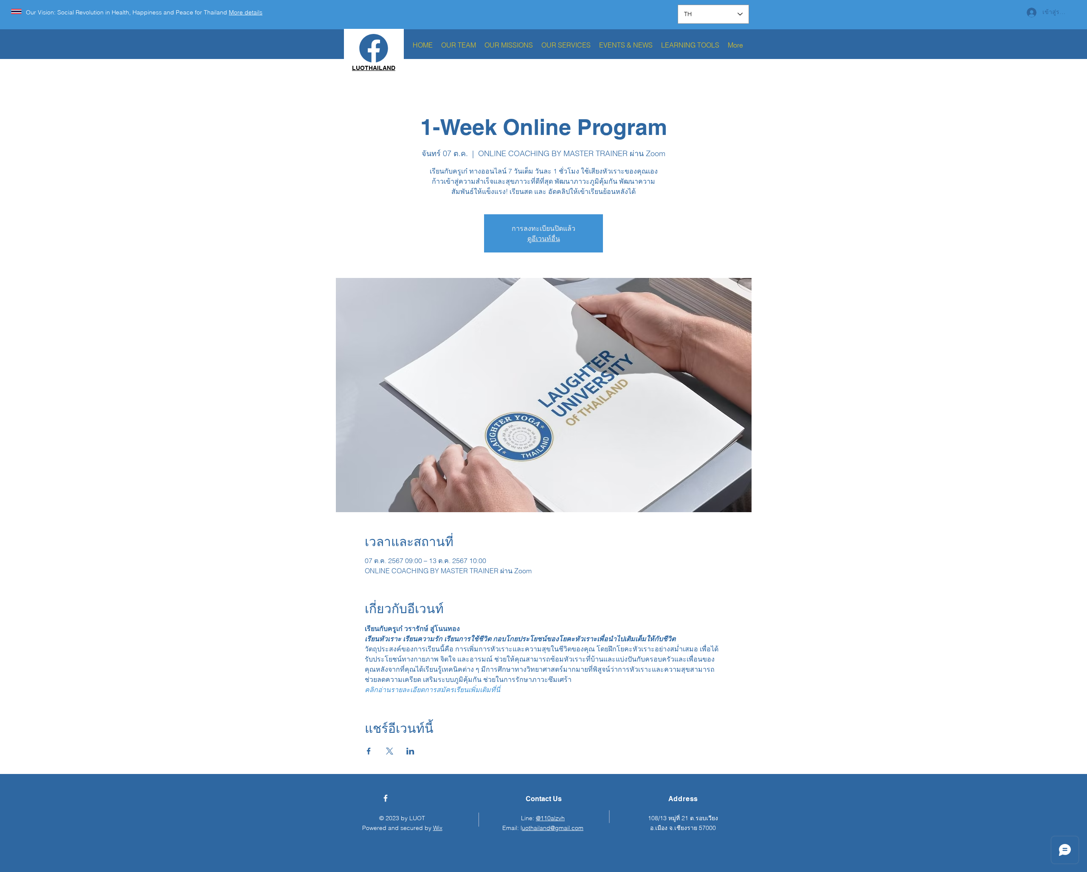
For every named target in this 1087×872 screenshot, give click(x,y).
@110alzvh (550, 818)
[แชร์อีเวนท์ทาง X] (390, 751)
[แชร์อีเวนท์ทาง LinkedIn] (410, 751)
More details (245, 12)
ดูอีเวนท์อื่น (543, 238)
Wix (437, 828)
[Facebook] (385, 798)
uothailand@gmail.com (552, 828)
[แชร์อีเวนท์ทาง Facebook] (369, 751)
